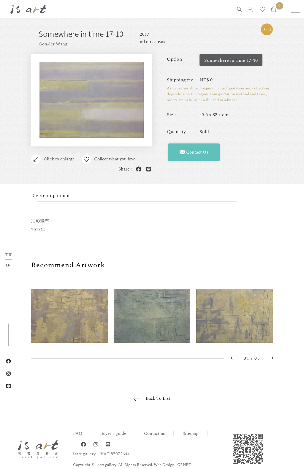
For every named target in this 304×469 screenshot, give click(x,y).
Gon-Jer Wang (53, 44)
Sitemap (191, 433)
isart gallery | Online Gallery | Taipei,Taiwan (28, 9)
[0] (273, 10)
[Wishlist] (262, 9)
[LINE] (107, 444)
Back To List (158, 398)
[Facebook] (83, 444)
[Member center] (250, 9)
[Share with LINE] (147, 169)
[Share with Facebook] (137, 169)
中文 (8, 255)
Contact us (154, 433)
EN (8, 265)
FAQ (77, 433)
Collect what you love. (115, 159)
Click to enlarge (59, 159)
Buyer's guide (113, 433)
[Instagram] (95, 444)
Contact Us (196, 152)
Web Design (164, 465)
